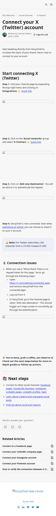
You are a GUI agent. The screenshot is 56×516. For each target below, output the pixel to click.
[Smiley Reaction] (20, 427)
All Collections (8, 15)
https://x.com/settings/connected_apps (30, 282)
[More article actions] (51, 34)
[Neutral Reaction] (13, 427)
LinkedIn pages (14, 391)
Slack (44, 391)
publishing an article (12, 226)
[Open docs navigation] (51, 4)
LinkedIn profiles (31, 391)
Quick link (26, 90)
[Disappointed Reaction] (5, 427)
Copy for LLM (42, 34)
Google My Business (23, 388)
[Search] (46, 4)
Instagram (41, 388)
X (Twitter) (41, 15)
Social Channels (26, 15)
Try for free (28, 501)
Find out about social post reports (23, 404)
